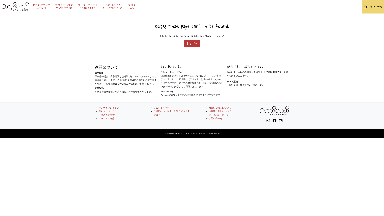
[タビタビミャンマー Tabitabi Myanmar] (15, 6)
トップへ (192, 43)
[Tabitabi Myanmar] (274, 111)
